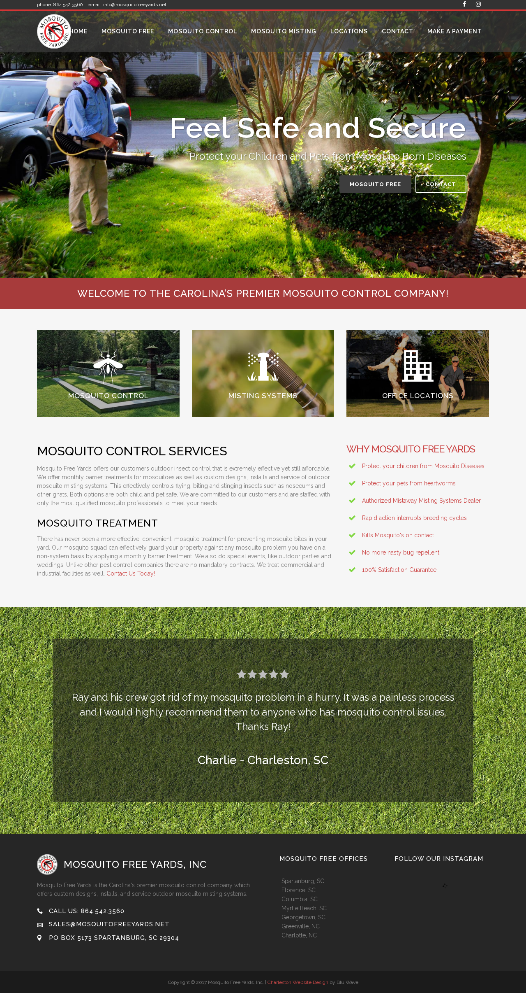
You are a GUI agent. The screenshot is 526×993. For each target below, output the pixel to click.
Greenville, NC (300, 926)
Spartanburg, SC (302, 881)
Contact (441, 184)
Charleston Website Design (298, 982)
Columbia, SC (299, 899)
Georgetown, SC (303, 917)
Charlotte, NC (299, 935)
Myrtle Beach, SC (304, 908)
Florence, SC (298, 890)
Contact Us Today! (130, 573)
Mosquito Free (375, 184)
